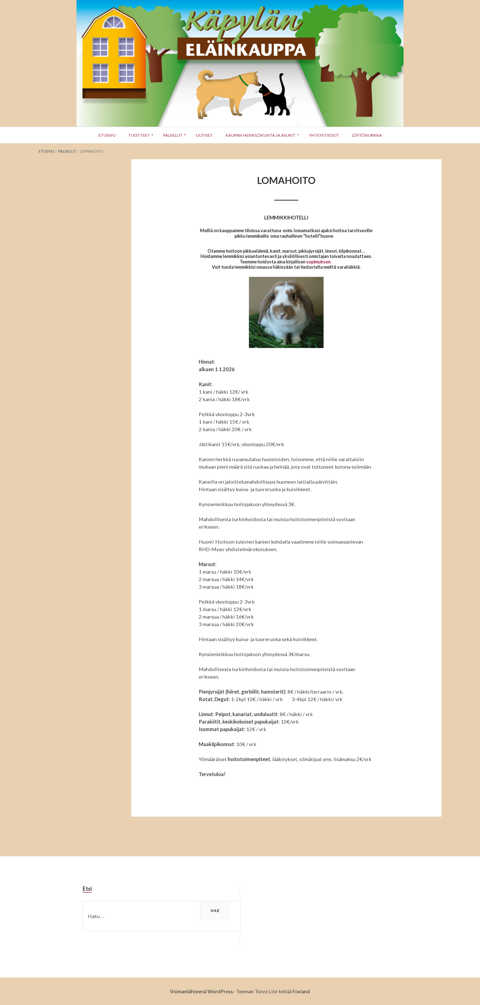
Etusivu (107, 135)
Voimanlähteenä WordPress (201, 991)
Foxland (301, 991)
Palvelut (172, 135)
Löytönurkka (367, 135)
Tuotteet (139, 135)
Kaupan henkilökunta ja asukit (261, 135)
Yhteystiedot (324, 135)
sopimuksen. (319, 261)
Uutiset (204, 135)
